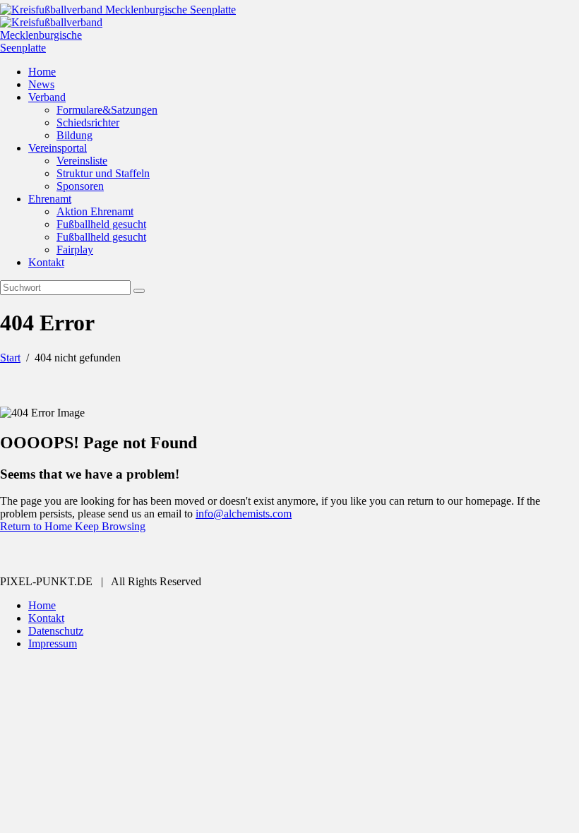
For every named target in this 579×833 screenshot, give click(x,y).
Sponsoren (80, 186)
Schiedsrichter (87, 122)
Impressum (52, 643)
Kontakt (46, 262)
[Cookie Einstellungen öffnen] (106, 763)
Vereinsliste (81, 161)
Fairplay (74, 250)
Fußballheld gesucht (101, 224)
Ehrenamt (49, 199)
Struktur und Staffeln (103, 173)
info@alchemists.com (244, 514)
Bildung (74, 135)
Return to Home (37, 526)
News (41, 84)
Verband (47, 97)
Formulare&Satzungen (106, 110)
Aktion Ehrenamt (94, 211)
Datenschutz (55, 631)
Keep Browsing (110, 526)
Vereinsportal (57, 148)
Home (42, 72)
